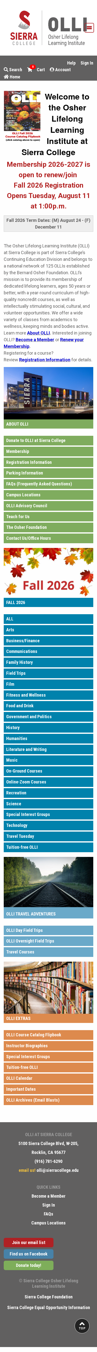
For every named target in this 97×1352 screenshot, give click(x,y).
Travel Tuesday (20, 836)
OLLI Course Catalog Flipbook (33, 1034)
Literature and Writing (26, 749)
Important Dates (21, 1089)
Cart (38, 69)
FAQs (48, 1214)
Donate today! (28, 1265)
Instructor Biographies (27, 1045)
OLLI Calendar (19, 1078)
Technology (16, 825)
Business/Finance (23, 640)
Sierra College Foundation (49, 1296)
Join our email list (28, 1242)
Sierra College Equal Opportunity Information (48, 1307)
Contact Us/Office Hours (28, 538)
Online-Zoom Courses (26, 781)
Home (14, 76)
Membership (17, 451)
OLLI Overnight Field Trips (30, 941)
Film (10, 684)
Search (15, 69)
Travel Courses (20, 951)
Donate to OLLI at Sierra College (35, 440)
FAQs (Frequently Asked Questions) (39, 483)
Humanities (16, 738)
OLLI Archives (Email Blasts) (32, 1100)
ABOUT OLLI (17, 424)
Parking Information (24, 472)
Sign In (87, 63)
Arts (10, 629)
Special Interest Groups (28, 814)
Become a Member (48, 1196)
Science (13, 803)
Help (71, 63)
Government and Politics (29, 716)
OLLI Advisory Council (26, 505)
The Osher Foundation (26, 527)
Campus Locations (23, 494)
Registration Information (29, 462)
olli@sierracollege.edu (57, 1170)
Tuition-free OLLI (22, 847)
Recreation (16, 792)
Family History (19, 662)
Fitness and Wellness (26, 695)
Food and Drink (20, 705)
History (13, 727)
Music (12, 760)
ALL (9, 618)
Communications (21, 651)
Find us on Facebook (29, 1253)
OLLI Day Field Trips (24, 930)
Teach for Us (18, 516)
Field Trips (16, 673)
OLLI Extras (18, 1018)
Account (62, 69)
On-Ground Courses (24, 771)
